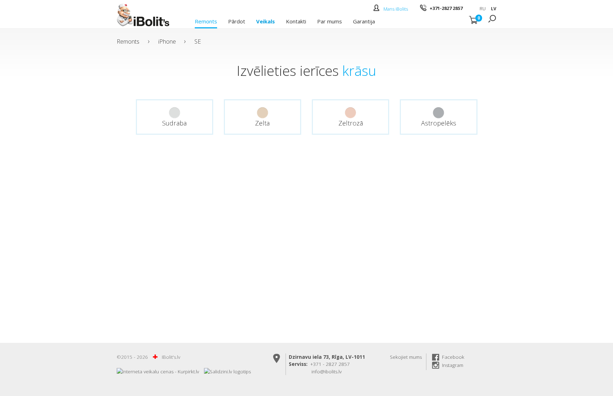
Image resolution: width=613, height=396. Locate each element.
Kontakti (296, 21)
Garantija (364, 21)
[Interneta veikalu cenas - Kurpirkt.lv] (158, 371)
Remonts (206, 21)
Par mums (329, 21)
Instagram (452, 365)
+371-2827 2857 (446, 8)
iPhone (167, 41)
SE (197, 41)
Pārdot (236, 21)
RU (483, 9)
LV (493, 9)
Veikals (265, 21)
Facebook (453, 357)
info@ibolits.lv (326, 371)
